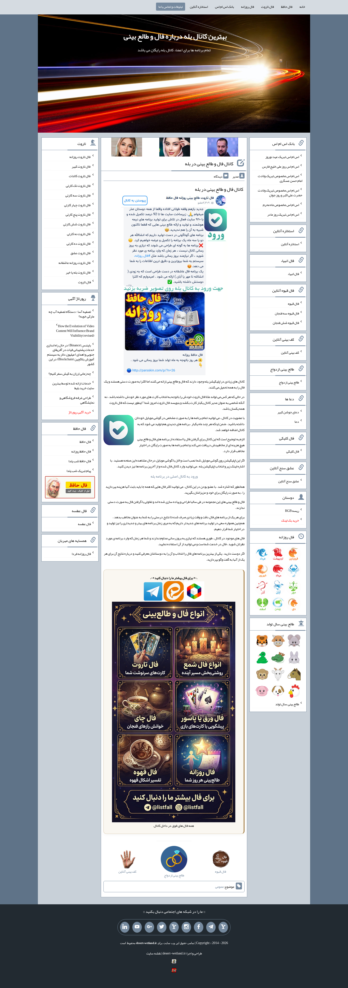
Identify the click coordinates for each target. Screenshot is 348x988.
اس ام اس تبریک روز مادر (283, 214)
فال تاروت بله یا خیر (78, 272)
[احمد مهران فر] (222, 148)
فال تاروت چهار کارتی (77, 204)
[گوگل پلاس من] (149, 927)
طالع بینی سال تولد (287, 704)
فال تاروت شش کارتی (77, 224)
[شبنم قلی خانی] (126, 148)
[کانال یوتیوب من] (137, 927)
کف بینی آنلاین (290, 352)
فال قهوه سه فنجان (287, 313)
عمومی (219, 886)
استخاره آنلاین (199, 6)
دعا (296, 421)
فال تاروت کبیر (81, 166)
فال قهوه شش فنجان (286, 322)
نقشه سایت (153, 953)
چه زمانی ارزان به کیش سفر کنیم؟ (70, 373)
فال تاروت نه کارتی (79, 234)
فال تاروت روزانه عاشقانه (74, 262)
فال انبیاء (293, 273)
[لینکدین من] (124, 927)
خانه (302, 6)
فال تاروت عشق (81, 253)
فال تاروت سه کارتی (78, 195)
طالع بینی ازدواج (289, 382)
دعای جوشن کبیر (288, 412)
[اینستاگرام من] (186, 927)
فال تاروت (267, 6)
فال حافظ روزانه (81, 451)
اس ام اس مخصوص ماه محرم (281, 204)
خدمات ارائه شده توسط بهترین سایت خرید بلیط (73, 385)
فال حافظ (286, 6)
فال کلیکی (292, 451)
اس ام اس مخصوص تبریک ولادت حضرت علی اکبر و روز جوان (280, 192)
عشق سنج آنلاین (288, 481)
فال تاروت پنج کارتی (78, 214)
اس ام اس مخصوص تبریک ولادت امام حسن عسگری (280, 178)
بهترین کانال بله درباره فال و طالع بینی (175, 36)
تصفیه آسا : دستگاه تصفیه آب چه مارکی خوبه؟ (71, 314)
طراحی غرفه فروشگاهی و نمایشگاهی (76, 400)
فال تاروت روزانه (80, 156)
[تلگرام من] (211, 927)
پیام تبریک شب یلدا (79, 470)
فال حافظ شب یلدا (79, 461)
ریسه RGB (292, 510)
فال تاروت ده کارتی (79, 243)
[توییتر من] (161, 927)
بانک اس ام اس (224, 6)
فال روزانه (247, 6)
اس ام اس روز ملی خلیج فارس (280, 166)
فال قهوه (293, 303)
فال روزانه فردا (81, 553)
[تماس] (174, 927)
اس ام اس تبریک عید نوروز (282, 156)
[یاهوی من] (223, 927)
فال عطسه (84, 524)
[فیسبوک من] (198, 927)
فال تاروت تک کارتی (78, 185)
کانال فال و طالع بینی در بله (209, 163)
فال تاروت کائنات (80, 176)
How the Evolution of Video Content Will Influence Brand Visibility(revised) (75, 331)
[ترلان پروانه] (174, 148)
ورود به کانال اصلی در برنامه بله (174, 476)
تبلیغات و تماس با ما (170, 6)
